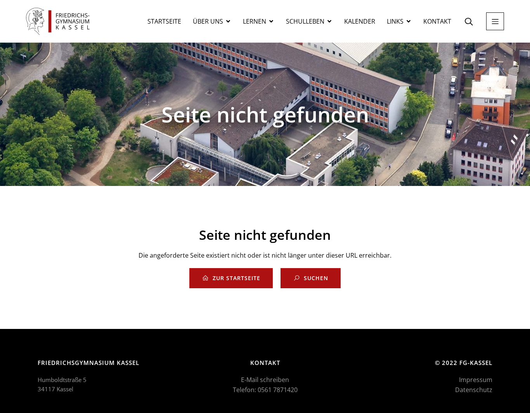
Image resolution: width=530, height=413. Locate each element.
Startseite (164, 21)
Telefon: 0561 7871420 (265, 389)
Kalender (359, 21)
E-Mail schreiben (265, 379)
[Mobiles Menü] (495, 21)
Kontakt (437, 21)
